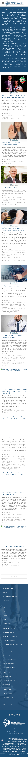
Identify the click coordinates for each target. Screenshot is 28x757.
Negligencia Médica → (9, 663)
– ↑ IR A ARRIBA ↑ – (8, 701)
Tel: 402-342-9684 (8, 693)
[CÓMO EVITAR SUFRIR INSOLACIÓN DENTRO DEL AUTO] (14, 482)
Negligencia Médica (9, 359)
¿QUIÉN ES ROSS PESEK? (9, 187)
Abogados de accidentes (14, 202)
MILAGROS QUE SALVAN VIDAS (10, 437)
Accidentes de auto (9, 254)
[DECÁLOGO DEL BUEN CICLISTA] (14, 275)
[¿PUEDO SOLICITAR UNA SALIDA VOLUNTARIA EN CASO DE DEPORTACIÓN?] (14, 378)
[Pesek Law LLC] (14, 3)
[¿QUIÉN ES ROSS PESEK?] (14, 176)
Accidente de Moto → (9, 640)
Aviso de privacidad (8, 705)
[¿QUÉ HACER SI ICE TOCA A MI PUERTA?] (14, 535)
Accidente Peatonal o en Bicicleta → (13, 644)
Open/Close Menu (3, 4)
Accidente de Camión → (10, 636)
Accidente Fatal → (8, 656)
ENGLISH (5, 739)
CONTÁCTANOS (7, 689)
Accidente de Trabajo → (10, 652)
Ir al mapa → (6, 684)
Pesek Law (7, 113)
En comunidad (9, 115)
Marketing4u (20, 733)
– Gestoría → (6, 608)
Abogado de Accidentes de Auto (13, 516)
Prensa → (5, 615)
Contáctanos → (7, 623)
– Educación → (7, 604)
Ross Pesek (5, 117)
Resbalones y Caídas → (9, 667)
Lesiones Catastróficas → (10, 659)
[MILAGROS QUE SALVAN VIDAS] (14, 426)
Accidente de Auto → (9, 632)
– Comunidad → (7, 611)
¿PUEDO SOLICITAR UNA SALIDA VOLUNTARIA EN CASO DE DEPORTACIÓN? (14, 391)
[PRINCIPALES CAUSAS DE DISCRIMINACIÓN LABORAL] (14, 132)
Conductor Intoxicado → (10, 648)
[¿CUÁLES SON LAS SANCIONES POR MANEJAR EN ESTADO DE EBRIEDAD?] (14, 217)
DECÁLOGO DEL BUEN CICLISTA (11, 286)
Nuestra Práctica (10, 161)
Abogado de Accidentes (14, 197)
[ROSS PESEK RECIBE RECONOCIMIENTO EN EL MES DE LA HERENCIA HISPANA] (14, 85)
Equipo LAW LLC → (10, 596)
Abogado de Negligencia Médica (13, 357)
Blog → (5, 619)
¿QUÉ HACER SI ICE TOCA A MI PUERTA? (13, 546)
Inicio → (5, 592)
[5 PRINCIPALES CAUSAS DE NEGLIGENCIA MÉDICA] (14, 325)
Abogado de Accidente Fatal (14, 456)
